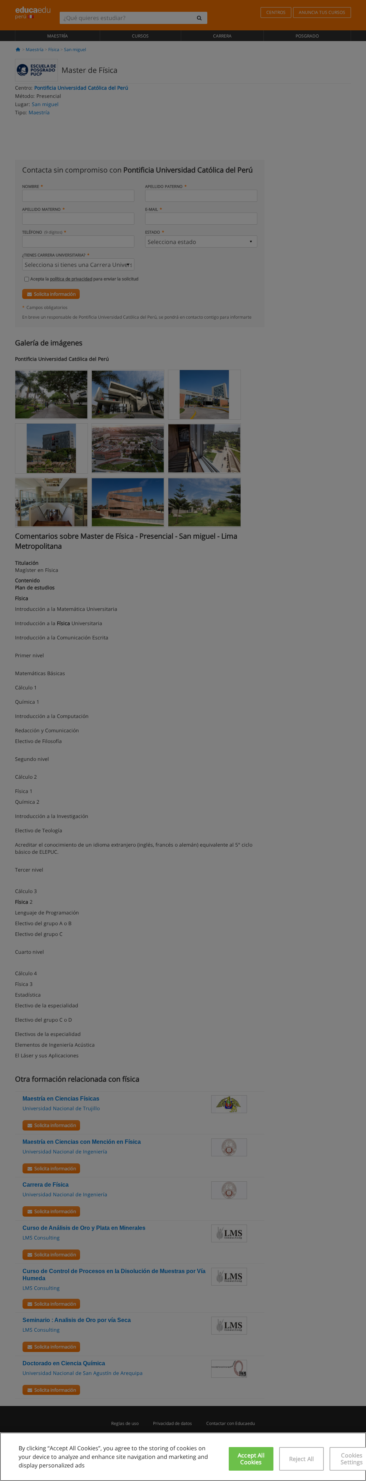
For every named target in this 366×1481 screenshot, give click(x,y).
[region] (183, 1456)
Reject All (301, 1459)
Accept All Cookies (251, 1458)
